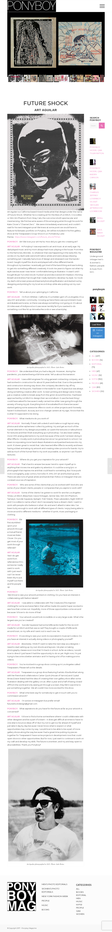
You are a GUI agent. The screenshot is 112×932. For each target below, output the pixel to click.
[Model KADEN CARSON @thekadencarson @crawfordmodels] (93, 316)
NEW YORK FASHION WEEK (55, 896)
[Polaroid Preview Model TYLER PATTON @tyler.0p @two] (93, 308)
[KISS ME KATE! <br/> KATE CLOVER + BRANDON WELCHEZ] (109, 466)
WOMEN (96, 391)
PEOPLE (95, 383)
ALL (93, 356)
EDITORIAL (97, 364)
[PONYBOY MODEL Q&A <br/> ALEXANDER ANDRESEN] (2, 466)
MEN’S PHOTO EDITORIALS (54, 884)
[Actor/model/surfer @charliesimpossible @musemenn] (101, 308)
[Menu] (101, 6)
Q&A (94, 387)
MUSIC (95, 375)
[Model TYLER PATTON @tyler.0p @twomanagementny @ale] (93, 300)
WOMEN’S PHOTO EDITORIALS (50, 890)
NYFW (95, 379)
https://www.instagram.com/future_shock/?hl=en (37, 237)
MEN (94, 371)
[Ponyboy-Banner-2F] (31, 6)
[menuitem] (101, 6)
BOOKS (95, 360)
